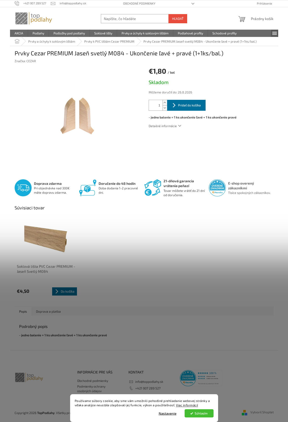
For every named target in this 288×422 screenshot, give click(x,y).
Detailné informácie (163, 126)
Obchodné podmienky (139, 3)
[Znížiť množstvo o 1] (165, 108)
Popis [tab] (23, 311)
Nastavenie (167, 413)
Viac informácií (187, 405)
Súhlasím (201, 413)
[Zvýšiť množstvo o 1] (165, 102)
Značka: (25, 61)
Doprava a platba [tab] (48, 311)
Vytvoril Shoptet (262, 412)
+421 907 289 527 (148, 388)
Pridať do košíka (189, 105)
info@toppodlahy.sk (149, 381)
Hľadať (178, 19)
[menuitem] (19, 33)
